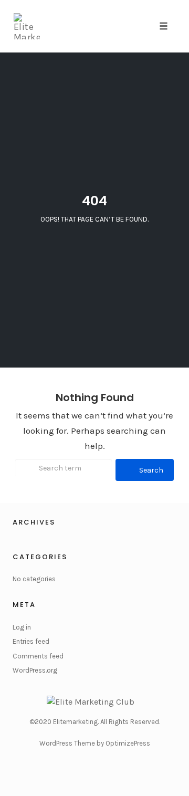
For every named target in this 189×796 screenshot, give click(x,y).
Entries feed (31, 641)
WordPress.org (35, 670)
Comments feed (38, 656)
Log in (22, 627)
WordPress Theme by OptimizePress (94, 743)
